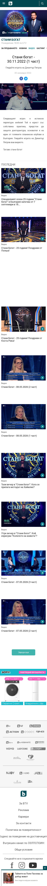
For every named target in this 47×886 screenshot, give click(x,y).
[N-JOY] (9, 773)
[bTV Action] (10, 732)
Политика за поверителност (23, 829)
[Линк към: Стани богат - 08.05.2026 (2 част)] (23, 379)
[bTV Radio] (23, 773)
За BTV (23, 803)
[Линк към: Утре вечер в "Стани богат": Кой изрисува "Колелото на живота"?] (23, 525)
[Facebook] (12, 864)
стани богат (16, 149)
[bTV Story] (25, 732)
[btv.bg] (8, 726)
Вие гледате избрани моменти (26, 880)
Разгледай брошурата (32, 672)
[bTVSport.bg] (35, 748)
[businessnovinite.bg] (38, 742)
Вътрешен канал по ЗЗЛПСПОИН (23, 843)
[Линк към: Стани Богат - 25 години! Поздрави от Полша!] (23, 240)
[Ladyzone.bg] (20, 749)
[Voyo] (8, 748)
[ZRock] (30, 781)
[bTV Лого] (24, 794)
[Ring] (38, 732)
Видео (32, 48)
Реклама (23, 810)
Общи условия (23, 849)
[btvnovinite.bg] (23, 742)
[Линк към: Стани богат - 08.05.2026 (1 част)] (23, 428)
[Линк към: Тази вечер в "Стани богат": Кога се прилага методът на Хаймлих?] (23, 476)
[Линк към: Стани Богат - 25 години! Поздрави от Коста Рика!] (23, 330)
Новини (23, 48)
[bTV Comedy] (20, 726)
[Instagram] (22, 864)
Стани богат (10, 39)
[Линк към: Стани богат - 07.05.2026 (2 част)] (23, 623)
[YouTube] (33, 864)
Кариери (23, 816)
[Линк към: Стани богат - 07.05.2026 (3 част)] (23, 574)
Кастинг (41, 48)
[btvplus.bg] (8, 742)
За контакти (23, 823)
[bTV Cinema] (35, 726)
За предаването (9, 48)
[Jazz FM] (37, 773)
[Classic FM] (17, 781)
